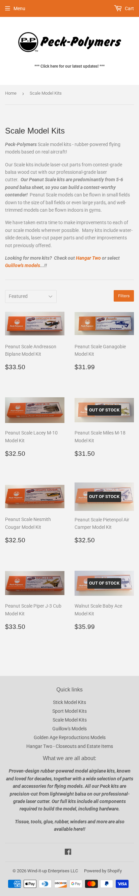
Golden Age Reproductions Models (70, 737)
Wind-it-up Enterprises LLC (52, 870)
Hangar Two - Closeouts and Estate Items (69, 746)
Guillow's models (22, 265)
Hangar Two (88, 258)
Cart (129, 8)
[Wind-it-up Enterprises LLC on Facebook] (68, 852)
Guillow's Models (69, 728)
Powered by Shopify (103, 870)
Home (11, 93)
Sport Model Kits (69, 711)
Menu (19, 8)
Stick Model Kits (69, 702)
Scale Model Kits (70, 720)
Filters (124, 295)
